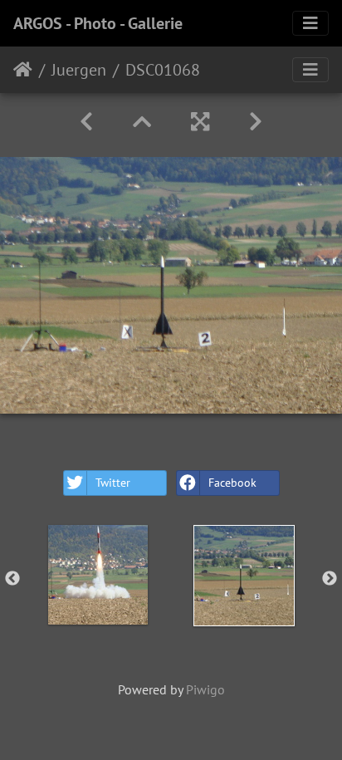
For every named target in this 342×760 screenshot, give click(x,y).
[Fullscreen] (200, 121)
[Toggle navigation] (310, 23)
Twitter (112, 482)
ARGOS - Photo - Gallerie (98, 23)
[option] (98, 575)
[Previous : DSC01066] (86, 121)
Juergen (78, 70)
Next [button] (329, 579)
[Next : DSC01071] (255, 121)
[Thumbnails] (142, 121)
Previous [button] (12, 579)
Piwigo (205, 689)
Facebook (232, 482)
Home (22, 69)
